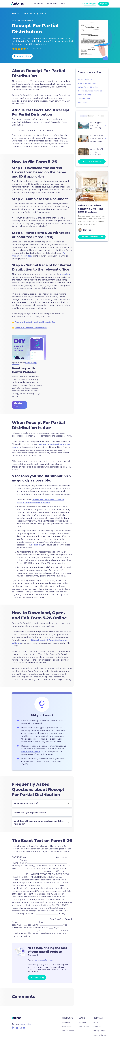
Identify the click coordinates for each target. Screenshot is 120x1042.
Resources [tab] (91, 116)
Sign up (103, 4)
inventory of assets (30, 751)
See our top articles (92, 161)
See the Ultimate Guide (92, 237)
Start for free (18, 404)
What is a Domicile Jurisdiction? (31, 328)
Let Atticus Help (36, 977)
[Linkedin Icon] (13, 1028)
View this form (24, 56)
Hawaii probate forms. (43, 960)
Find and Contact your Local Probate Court (36, 322)
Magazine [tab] (83, 116)
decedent (65, 274)
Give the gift (90, 4)
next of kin (36, 545)
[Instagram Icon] (21, 1028)
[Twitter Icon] (24, 1028)
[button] (42, 803)
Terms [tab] (101, 116)
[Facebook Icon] (17, 1028)
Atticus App (31, 363)
